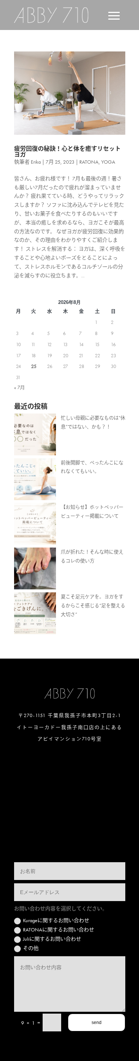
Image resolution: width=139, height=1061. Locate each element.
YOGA (108, 161)
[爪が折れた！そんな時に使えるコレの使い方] (35, 570)
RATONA (89, 161)
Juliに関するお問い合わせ (52, 939)
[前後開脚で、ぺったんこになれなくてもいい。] (35, 480)
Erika (36, 161)
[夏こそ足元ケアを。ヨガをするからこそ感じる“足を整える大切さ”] (35, 614)
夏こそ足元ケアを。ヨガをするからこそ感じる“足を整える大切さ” (93, 605)
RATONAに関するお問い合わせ (58, 929)
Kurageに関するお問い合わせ (56, 920)
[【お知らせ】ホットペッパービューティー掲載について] (35, 525)
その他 (31, 948)
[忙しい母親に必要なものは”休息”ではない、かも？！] (35, 436)
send (97, 1022)
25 (33, 366)
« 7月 (19, 387)
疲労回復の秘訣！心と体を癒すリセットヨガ (67, 152)
